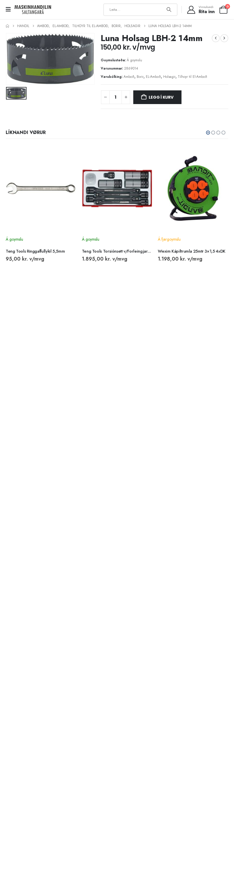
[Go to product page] (41, 188)
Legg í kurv (161, 97)
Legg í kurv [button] (67, 155)
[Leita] (169, 9)
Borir (140, 76)
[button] (208, 132)
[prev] (216, 38)
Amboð (129, 76)
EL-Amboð (153, 76)
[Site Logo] (33, 9)
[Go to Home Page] (7, 26)
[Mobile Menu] (10, 10)
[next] (224, 38)
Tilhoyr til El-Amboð (192, 76)
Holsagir (169, 76)
